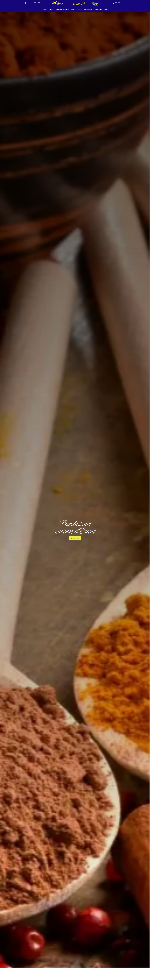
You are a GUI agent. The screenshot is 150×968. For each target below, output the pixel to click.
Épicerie (80, 9)
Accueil (44, 9)
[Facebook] (123, 3)
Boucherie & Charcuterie (62, 9)
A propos (51, 9)
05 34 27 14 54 (75, 538)
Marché (73, 9)
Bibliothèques (98, 9)
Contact (106, 9)
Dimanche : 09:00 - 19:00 (33, 3)
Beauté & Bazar (88, 9)
